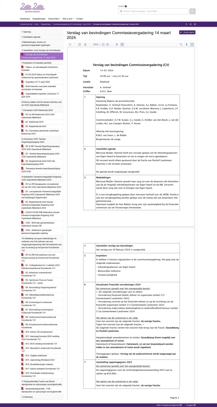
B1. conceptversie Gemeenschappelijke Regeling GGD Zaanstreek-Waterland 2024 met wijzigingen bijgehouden (41, 194)
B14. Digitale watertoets (36, 355)
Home (36, 24)
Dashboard (25, 19)
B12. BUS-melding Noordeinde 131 (41, 344)
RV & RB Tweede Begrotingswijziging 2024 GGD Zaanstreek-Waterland (40, 147)
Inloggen (190, 405)
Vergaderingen (39, 19)
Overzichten (53, 19)
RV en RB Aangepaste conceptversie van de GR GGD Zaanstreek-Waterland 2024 (41, 185)
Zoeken (121, 6)
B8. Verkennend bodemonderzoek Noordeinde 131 (38, 318)
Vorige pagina (188, 32)
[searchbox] (153, 11)
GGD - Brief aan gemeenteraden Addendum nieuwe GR (37, 224)
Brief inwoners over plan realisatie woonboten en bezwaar (38, 87)
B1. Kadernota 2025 (34, 122)
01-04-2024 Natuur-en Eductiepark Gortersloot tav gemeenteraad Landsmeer (39, 76)
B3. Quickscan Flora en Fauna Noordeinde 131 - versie (37, 281)
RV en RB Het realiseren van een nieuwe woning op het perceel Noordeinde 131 (40, 258)
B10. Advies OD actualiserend (38, 332)
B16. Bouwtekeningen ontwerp (39, 364)
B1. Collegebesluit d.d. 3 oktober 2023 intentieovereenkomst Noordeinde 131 (40, 266)
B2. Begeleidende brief (35, 126)
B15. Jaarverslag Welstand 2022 (40, 360)
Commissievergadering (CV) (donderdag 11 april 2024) (72, 24)
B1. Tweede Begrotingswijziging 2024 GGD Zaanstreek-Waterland (40, 155)
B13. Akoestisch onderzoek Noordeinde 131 (41, 349)
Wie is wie (67, 19)
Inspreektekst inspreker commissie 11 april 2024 (40, 95)
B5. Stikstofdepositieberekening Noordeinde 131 (37, 296)
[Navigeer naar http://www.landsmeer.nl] (32, 9)
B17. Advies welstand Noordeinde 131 (42, 369)
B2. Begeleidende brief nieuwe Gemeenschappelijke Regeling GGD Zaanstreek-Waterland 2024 (37, 205)
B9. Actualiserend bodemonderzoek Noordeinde (39, 326)
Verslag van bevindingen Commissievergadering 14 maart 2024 (38, 56)
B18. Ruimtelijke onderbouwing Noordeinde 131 (37, 374)
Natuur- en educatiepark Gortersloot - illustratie (40, 68)
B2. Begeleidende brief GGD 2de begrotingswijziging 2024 (38, 162)
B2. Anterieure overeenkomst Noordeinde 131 (36, 274)
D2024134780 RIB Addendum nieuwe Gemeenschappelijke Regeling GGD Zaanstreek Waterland (40, 215)
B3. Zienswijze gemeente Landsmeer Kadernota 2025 (40, 132)
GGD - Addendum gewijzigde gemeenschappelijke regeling (36, 231)
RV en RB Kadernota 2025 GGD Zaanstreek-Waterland (38, 116)
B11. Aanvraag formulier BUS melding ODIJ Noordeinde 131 (40, 337)
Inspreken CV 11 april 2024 (37, 82)
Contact (79, 19)
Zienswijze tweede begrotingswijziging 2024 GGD (40, 170)
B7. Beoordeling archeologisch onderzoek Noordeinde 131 (37, 311)
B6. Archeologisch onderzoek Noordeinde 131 (36, 303)
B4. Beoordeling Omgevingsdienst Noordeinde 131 (38, 289)
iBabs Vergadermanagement (168, 405)
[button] (192, 11)
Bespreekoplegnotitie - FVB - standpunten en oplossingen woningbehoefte (41, 390)
